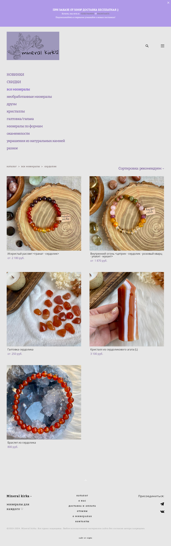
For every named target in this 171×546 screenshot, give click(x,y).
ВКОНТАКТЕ (103, 13)
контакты (82, 521)
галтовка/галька (20, 118)
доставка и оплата (82, 505)
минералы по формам (25, 126)
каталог (12, 166)
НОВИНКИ (15, 74)
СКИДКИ (14, 81)
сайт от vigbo (85, 538)
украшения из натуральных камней (36, 140)
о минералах (82, 516)
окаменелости (18, 133)
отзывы (82, 510)
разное (12, 148)
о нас (82, 500)
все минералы (18, 89)
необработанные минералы (29, 96)
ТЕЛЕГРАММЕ (87, 13)
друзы (12, 103)
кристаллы (16, 111)
